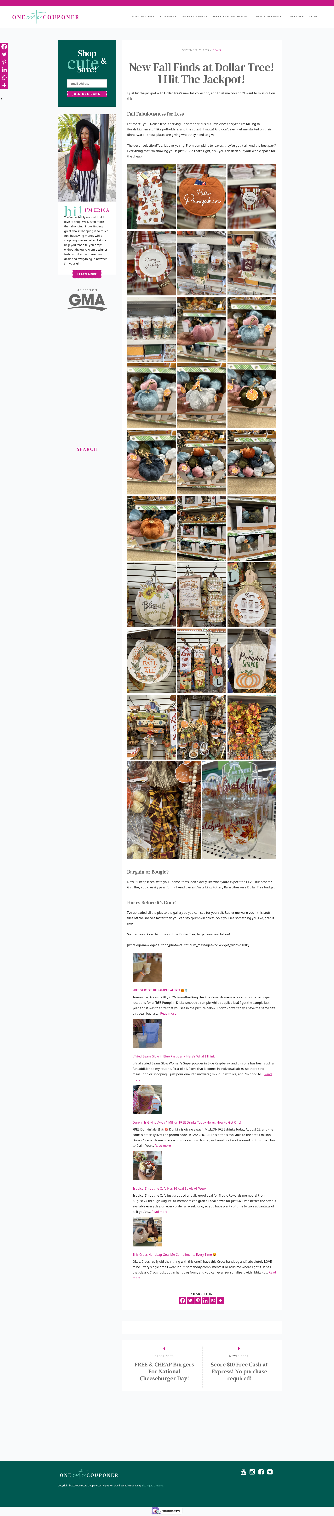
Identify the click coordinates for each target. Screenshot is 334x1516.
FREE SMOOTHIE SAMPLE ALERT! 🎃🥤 (160, 990)
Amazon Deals (143, 16)
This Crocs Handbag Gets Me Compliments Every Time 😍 (174, 1254)
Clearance (295, 16)
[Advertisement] (87, 380)
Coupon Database (267, 16)
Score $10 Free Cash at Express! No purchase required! (239, 1371)
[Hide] (1, 98)
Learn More (87, 274)
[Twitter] (190, 1300)
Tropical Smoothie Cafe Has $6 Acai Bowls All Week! (170, 1188)
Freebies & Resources (230, 16)
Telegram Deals (194, 16)
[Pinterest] (197, 1300)
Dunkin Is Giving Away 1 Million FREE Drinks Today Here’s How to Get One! (187, 1122)
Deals (217, 50)
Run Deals (168, 16)
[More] (220, 1300)
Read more (168, 1013)
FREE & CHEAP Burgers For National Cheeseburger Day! (164, 1371)
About (314, 16)
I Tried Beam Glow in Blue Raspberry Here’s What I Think (174, 1056)
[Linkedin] (205, 1300)
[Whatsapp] (213, 1300)
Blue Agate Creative (152, 1485)
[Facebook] (182, 1300)
